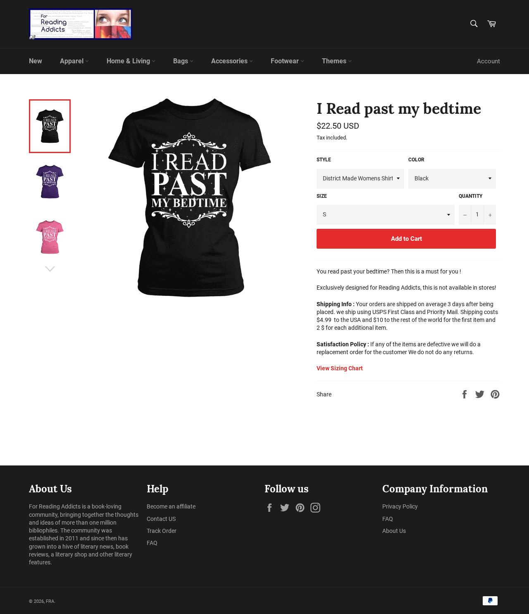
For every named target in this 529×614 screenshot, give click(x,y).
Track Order (161, 531)
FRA (50, 601)
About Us (394, 531)
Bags (181, 61)
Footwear (285, 61)
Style (324, 160)
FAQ (152, 543)
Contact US (161, 519)
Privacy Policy (400, 506)
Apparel (72, 61)
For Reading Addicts (55, 506)
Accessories (230, 61)
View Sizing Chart (340, 368)
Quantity (470, 196)
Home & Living (129, 61)
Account (488, 61)
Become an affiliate (171, 506)
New (35, 61)
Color (416, 160)
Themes (335, 61)
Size (322, 196)
